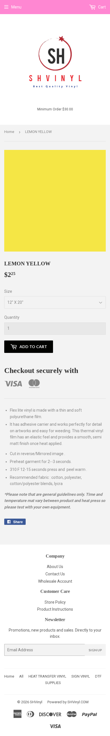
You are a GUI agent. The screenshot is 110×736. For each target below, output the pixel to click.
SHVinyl (36, 702)
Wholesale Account (55, 581)
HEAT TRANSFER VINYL (47, 676)
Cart (101, 7)
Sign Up (95, 650)
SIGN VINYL (80, 676)
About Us (55, 566)
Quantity (11, 317)
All (21, 676)
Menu (16, 7)
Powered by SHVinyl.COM (68, 702)
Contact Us (55, 574)
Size (8, 291)
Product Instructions (55, 609)
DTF (98, 676)
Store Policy (55, 602)
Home (9, 132)
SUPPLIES (53, 683)
